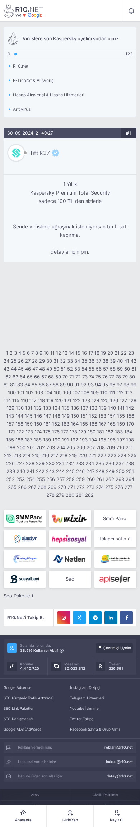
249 (110, 471)
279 (60, 495)
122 (77, 400)
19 (103, 353)
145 (29, 416)
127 (123, 400)
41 (126, 361)
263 (120, 479)
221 (92, 455)
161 (47, 424)
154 (112, 416)
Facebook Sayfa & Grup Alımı (95, 729)
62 (8, 377)
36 (91, 361)
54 (84, 369)
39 (113, 361)
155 (121, 416)
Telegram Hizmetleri (87, 698)
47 (35, 369)
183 (119, 432)
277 (128, 487)
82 (13, 384)
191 (65, 439)
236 (110, 463)
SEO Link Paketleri (19, 708)
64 (22, 377)
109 (95, 392)
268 (42, 487)
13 (64, 353)
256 (50, 479)
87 (48, 384)
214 (27, 455)
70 (65, 377)
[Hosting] (25, 538)
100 (12, 392)
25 (14, 361)
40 (120, 361)
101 (20, 392)
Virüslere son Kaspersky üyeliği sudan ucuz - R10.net (23, 11)
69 (58, 377)
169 (121, 424)
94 (98, 384)
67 (44, 377)
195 (102, 439)
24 (6, 361)
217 (54, 455)
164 (75, 424)
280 (70, 495)
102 (30, 392)
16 (84, 353)
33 (70, 361)
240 (21, 471)
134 (56, 408)
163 (65, 424)
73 (85, 377)
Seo (70, 579)
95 (105, 384)
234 (89, 463)
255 (40, 479)
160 (38, 424)
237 (120, 463)
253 (20, 479)
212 (8, 455)
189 (47, 439)
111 (112, 392)
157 (10, 424)
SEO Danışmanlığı (18, 719)
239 (10, 471)
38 (105, 361)
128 (132, 400)
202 (40, 447)
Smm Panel (115, 518)
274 (100, 487)
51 (63, 369)
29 (42, 361)
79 (125, 377)
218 (63, 455)
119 (49, 400)
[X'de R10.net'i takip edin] (79, 617)
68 (51, 377)
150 (75, 416)
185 (10, 439)
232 (69, 463)
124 (95, 400)
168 (112, 424)
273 (90, 487)
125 (105, 400)
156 (130, 416)
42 (133, 361)
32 (63, 361)
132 (38, 408)
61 (133, 369)
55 (91, 369)
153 (102, 416)
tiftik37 (40, 152)
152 (93, 416)
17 (90, 353)
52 (70, 369)
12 (58, 353)
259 (80, 479)
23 (131, 353)
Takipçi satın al (115, 538)
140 (112, 408)
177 (64, 432)
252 (10, 479)
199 (11, 447)
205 (70, 447)
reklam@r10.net (118, 747)
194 (93, 439)
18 (96, 353)
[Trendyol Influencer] (70, 518)
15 (77, 353)
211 (129, 447)
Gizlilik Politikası (105, 794)
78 (118, 377)
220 (82, 455)
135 (66, 408)
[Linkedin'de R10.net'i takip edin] (110, 617)
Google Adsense (17, 687)
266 (22, 487)
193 (84, 439)
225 (132, 455)
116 (24, 400)
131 (28, 408)
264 (130, 479)
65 (30, 377)
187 (28, 439)
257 (60, 479)
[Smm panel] (25, 518)
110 (103, 392)
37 (98, 361)
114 (7, 400)
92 (84, 384)
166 (93, 424)
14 (71, 353)
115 (15, 400)
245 (70, 471)
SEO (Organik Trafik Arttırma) (29, 698)
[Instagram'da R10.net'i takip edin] (63, 617)
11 (52, 353)
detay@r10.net (120, 776)
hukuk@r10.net (119, 761)
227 (20, 463)
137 (84, 408)
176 (56, 432)
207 (91, 447)
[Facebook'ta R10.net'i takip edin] (126, 617)
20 (110, 353)
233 (79, 463)
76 (105, 377)
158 (19, 424)
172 (20, 432)
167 (102, 424)
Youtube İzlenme (84, 708)
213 (17, 455)
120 (59, 400)
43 (6, 369)
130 (20, 408)
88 (56, 384)
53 (77, 369)
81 (6, 384)
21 (117, 353)
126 (114, 400)
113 (128, 392)
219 (73, 455)
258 (70, 479)
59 (120, 369)
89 (63, 384)
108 (85, 392)
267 (32, 487)
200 (21, 447)
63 (15, 377)
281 (80, 495)
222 (102, 455)
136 (75, 408)
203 (50, 447)
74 (91, 377)
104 (48, 392)
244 (60, 471)
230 (50, 463)
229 (40, 463)
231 (60, 463)
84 (27, 384)
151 (84, 416)
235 (99, 463)
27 (28, 361)
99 (133, 384)
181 (100, 432)
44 (14, 369)
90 (70, 384)
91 (76, 384)
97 (119, 384)
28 (35, 361)
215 (36, 455)
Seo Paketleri (18, 596)
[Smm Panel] (70, 538)
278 (50, 495)
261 (100, 479)
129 (10, 408)
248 (100, 471)
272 (80, 487)
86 (42, 384)
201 (31, 447)
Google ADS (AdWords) (23, 729)
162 (56, 424)
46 (28, 369)
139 (103, 408)
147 (47, 416)
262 (110, 479)
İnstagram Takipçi (85, 687)
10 (46, 353)
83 (20, 384)
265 (12, 487)
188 (38, 439)
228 (30, 463)
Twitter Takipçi (82, 719)
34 (77, 361)
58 (113, 369)
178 (73, 432)
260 (90, 479)
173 (29, 432)
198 (130, 439)
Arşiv (35, 794)
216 (45, 455)
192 (74, 439)
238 (129, 463)
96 (112, 384)
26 (21, 361)
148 (56, 416)
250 (120, 471)
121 (67, 400)
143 (10, 416)
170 (130, 424)
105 (58, 392)
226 (10, 463)
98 (126, 384)
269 (52, 487)
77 (111, 377)
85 (34, 384)
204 (60, 447)
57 (105, 369)
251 (130, 471)
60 (127, 369)
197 (121, 439)
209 (110, 447)
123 (86, 400)
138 (93, 408)
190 (56, 439)
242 (40, 471)
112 (120, 392)
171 (11, 432)
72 (78, 377)
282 (89, 495)
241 (30, 471)
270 (62, 487)
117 (32, 400)
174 (38, 432)
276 (119, 487)
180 (91, 432)
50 (56, 369)
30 (49, 361)
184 (128, 432)
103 (39, 392)
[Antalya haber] (115, 559)
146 (38, 416)
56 (99, 369)
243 (50, 471)
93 (91, 384)
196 (112, 439)
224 (122, 455)
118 (41, 400)
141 (121, 408)
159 (29, 424)
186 (19, 439)
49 (49, 369)
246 (80, 471)
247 (90, 471)
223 (112, 455)
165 (84, 424)
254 (30, 479)
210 (120, 447)
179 (82, 432)
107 (76, 392)
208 (100, 447)
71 (71, 377)
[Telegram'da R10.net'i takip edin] (95, 617)
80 (132, 377)
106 (67, 392)
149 (66, 416)
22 (124, 353)
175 (47, 432)
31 (56, 361)
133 (47, 408)
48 (42, 369)
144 (19, 416)
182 (109, 432)
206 (80, 447)
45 (21, 369)
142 (130, 408)
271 (71, 487)
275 (109, 487)
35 (84, 361)
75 (98, 377)
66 (37, 377)
